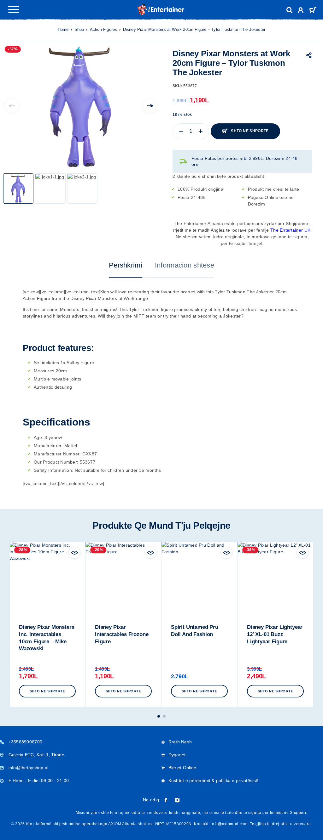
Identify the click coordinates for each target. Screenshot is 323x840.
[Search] (289, 10)
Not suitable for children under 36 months (118, 470)
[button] (47, 691)
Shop (79, 29)
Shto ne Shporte (249, 131)
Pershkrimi (125, 265)
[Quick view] (74, 553)
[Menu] (13, 9)
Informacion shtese (184, 265)
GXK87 (89, 453)
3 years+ (53, 437)
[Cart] (312, 10)
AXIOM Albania (122, 824)
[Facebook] (166, 800)
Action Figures (103, 29)
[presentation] (12, 106)
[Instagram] (177, 800)
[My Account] (301, 11)
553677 (88, 462)
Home (63, 29)
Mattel (70, 445)
